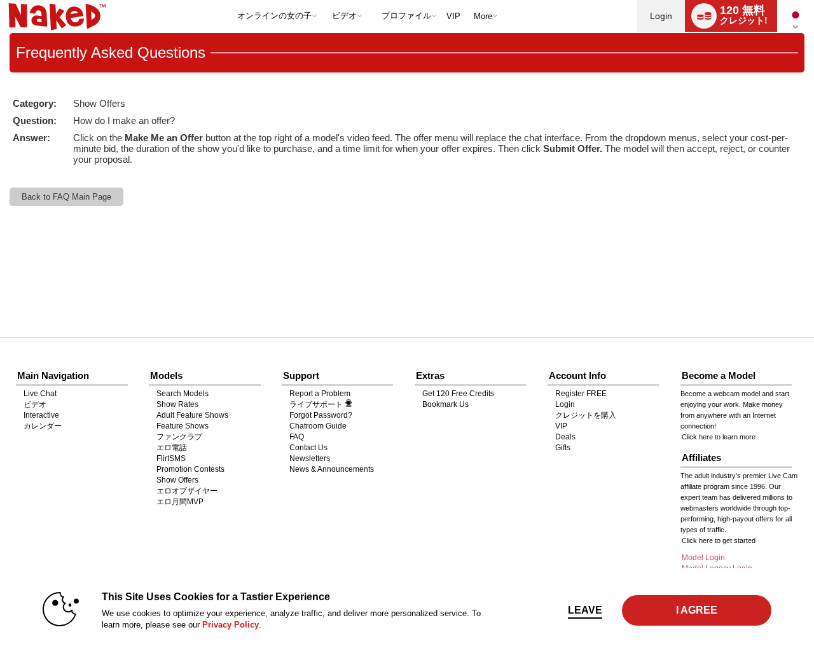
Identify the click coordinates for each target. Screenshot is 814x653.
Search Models (182, 393)
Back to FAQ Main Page (66, 197)
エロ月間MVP (180, 501)
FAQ (296, 436)
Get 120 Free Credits (458, 393)
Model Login (703, 557)
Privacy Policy (230, 624)
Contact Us (308, 447)
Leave (585, 610)
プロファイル (406, 15)
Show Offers (177, 480)
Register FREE (581, 393)
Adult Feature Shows (192, 415)
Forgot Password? (320, 415)
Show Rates (177, 404)
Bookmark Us (445, 404)
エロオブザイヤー (186, 490)
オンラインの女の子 (274, 15)
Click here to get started (718, 540)
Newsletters (309, 458)
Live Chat (40, 393)
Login (661, 16)
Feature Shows (182, 426)
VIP (453, 16)
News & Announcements (331, 469)
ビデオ (344, 15)
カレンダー (43, 426)
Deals (565, 436)
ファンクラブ (179, 436)
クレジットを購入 (585, 415)
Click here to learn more (718, 437)
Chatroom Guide (318, 426)
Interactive (41, 415)
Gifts (562, 447)
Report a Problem (319, 393)
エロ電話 (171, 447)
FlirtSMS (171, 458)
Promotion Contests (190, 469)
